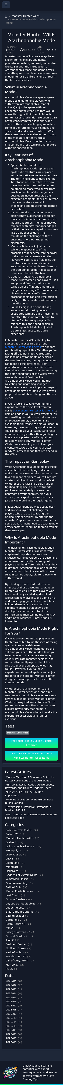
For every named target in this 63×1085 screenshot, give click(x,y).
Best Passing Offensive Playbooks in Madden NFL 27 (28, 808)
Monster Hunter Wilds (26, 16)
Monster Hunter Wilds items (23, 347)
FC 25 (9, 968)
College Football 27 (18, 932)
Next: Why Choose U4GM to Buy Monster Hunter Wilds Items (32, 755)
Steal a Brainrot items (19, 911)
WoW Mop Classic (17, 879)
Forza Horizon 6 (15, 924)
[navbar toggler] (6, 4)
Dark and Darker (16, 944)
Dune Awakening (16, 883)
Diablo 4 (11, 842)
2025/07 (11, 1005)
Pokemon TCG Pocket (19, 830)
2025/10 (11, 1017)
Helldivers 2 (13, 870)
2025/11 (11, 1021)
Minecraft (12, 866)
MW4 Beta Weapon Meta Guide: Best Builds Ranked (29, 801)
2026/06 (11, 1034)
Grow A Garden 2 (16, 936)
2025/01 (11, 981)
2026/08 (11, 1042)
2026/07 (11, 1038)
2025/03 (11, 989)
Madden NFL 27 (16, 956)
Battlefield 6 (13, 919)
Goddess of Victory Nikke (21, 875)
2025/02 (11, 985)
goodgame (29, 49)
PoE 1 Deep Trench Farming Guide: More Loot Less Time (31, 816)
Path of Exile (14, 887)
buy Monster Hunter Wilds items (33, 410)
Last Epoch (12, 895)
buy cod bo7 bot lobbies (20, 903)
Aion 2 (10, 940)
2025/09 (11, 1013)
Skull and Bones (16, 948)
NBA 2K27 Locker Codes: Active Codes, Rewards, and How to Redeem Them (29, 786)
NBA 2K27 (12, 964)
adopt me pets (15, 907)
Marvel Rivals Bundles (19, 891)
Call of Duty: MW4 (17, 960)
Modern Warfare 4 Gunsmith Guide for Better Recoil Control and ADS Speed (29, 778)
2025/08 (11, 1009)
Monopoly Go (14, 850)
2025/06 (11, 1001)
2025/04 (11, 993)
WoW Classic (14, 854)
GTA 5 (9, 858)
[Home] (31, 9)
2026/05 (11, 1030)
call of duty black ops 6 (20, 846)
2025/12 (11, 1026)
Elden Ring (12, 862)
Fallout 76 (12, 834)
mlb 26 (10, 928)
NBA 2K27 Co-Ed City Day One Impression (24, 793)
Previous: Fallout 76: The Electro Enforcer (31, 743)
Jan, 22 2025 (41, 49)
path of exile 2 (15, 915)
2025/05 (11, 997)
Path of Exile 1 (15, 952)
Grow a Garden (15, 899)
